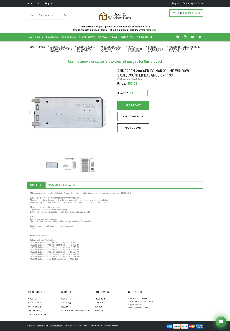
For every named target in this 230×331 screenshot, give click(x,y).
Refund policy (70, 326)
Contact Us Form (141, 307)
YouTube (99, 310)
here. (154, 30)
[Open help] (221, 322)
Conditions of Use (37, 314)
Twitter (98, 306)
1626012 (33, 242)
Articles (102, 36)
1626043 (33, 256)
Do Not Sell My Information (75, 310)
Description (36, 184)
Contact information (111, 326)
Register (49, 3)
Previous (30, 112)
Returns (65, 306)
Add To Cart (133, 105)
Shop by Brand (87, 36)
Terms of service (96, 326)
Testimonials (34, 306)
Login (37, 3)
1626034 (33, 252)
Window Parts (68, 36)
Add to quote (133, 127)
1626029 (33, 249)
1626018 (33, 245)
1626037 (33, 254)
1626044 (33, 259)
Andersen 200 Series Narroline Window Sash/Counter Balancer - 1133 (184, 49)
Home (29, 3)
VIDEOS (113, 36)
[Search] (64, 15)
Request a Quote (180, 3)
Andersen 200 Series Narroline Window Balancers (111, 49)
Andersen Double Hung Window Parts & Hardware (61, 49)
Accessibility (34, 302)
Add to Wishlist (133, 116)
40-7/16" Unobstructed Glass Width (135, 49)
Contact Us (126, 36)
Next (109, 112)
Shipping (66, 302)
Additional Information (62, 184)
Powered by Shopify (55, 326)
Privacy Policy (35, 310)
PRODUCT (42, 47)
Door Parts (52, 36)
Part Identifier (144, 36)
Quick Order (197, 3)
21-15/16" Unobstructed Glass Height (155, 49)
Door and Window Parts (41, 326)
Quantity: (125, 93)
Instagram (100, 298)
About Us (33, 298)
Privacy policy (82, 326)
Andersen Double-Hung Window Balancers (86, 49)
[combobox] (47, 15)
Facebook (100, 302)
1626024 (33, 247)
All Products (35, 36)
